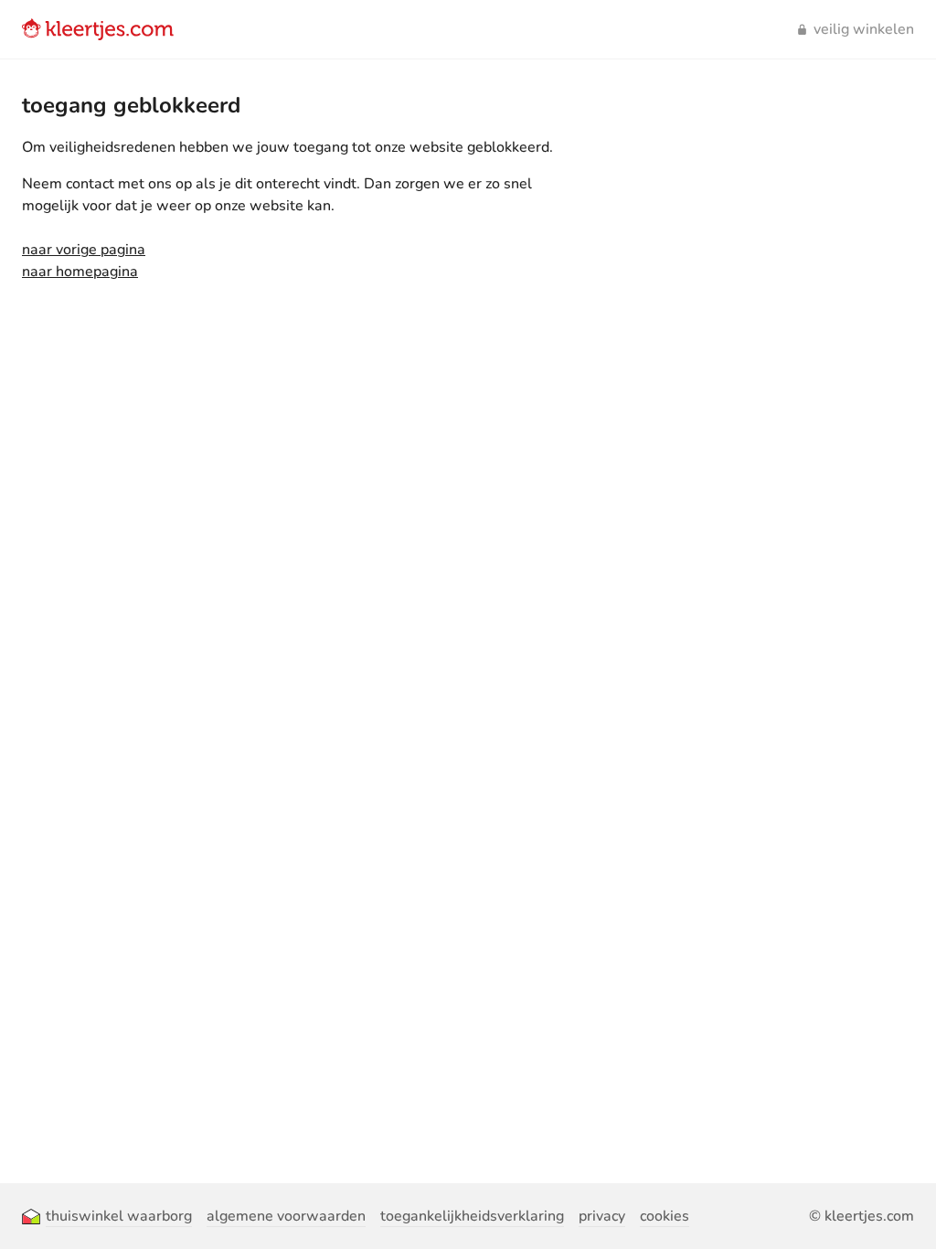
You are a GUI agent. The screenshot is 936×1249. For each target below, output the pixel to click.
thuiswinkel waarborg (119, 1216)
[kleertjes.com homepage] (98, 29)
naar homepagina (80, 272)
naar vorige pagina (83, 250)
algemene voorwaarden (286, 1216)
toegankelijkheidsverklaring (472, 1216)
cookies (664, 1216)
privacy (602, 1216)
